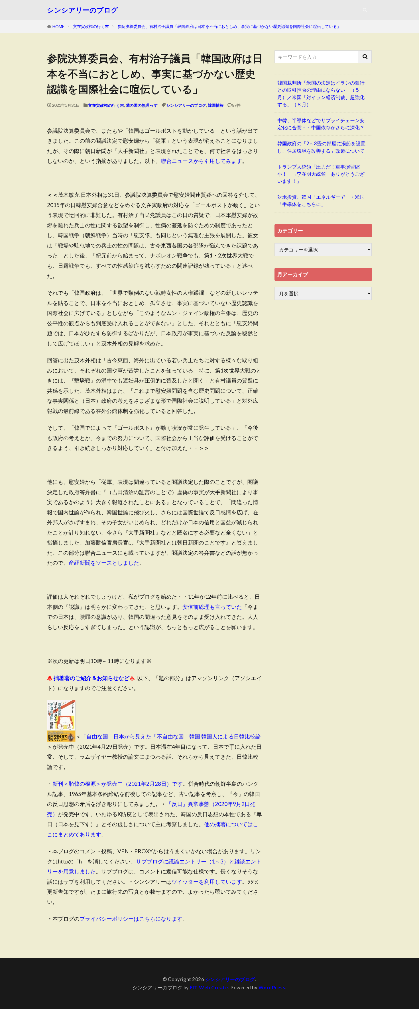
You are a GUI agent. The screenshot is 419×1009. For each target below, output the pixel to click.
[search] (365, 56)
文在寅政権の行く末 (91, 26)
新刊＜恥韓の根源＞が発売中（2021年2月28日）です (117, 783)
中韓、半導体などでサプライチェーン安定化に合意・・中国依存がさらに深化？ (321, 123)
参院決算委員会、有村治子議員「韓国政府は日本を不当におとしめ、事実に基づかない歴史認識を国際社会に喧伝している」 (229, 26)
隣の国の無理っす (142, 105)
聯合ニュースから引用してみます (201, 160)
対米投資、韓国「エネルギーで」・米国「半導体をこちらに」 (321, 200)
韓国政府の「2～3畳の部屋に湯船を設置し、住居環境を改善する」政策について (321, 147)
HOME (58, 26)
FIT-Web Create (209, 987)
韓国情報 (216, 105)
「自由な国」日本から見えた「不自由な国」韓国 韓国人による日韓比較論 (171, 736)
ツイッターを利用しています (207, 881)
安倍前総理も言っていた (212, 606)
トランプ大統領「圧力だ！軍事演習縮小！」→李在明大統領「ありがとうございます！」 (321, 174)
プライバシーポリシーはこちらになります (131, 918)
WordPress (272, 987)
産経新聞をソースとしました (104, 562)
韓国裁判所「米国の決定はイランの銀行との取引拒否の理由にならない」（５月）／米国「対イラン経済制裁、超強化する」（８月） (321, 93)
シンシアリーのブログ (82, 10)
